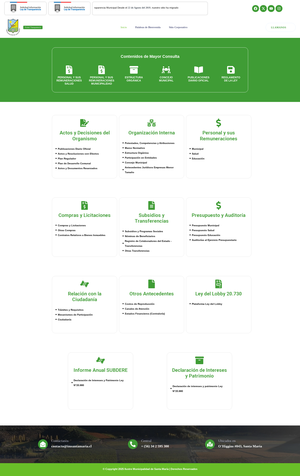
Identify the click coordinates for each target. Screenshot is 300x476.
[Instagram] (279, 8)
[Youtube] (271, 8)
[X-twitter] (263, 8)
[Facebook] (255, 8)
